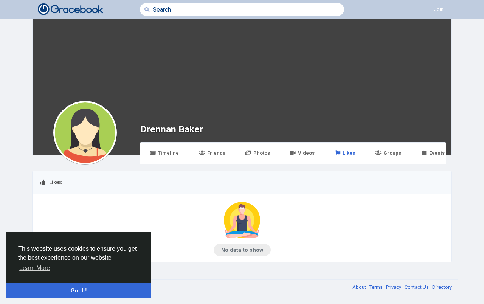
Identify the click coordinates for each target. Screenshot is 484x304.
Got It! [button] (79, 290)
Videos (306, 153)
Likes (349, 153)
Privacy (394, 287)
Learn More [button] (34, 268)
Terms (376, 287)
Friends (216, 153)
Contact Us (417, 287)
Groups (392, 153)
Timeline (168, 153)
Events (437, 153)
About (359, 287)
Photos (261, 153)
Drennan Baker (171, 129)
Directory (442, 287)
